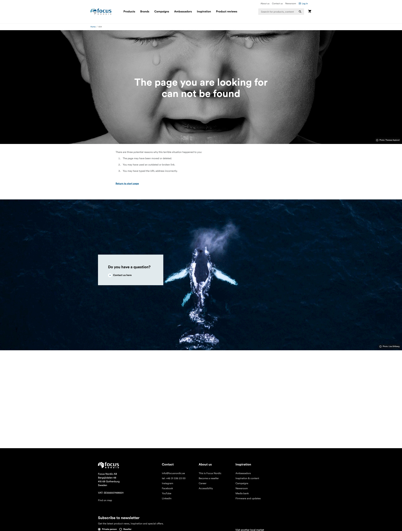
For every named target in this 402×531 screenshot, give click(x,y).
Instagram (167, 483)
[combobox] (281, 11)
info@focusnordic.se (173, 473)
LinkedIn (166, 498)
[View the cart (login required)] (310, 11)
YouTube (166, 493)
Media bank (242, 493)
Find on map (105, 500)
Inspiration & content (247, 478)
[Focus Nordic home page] (100, 11)
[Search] (300, 11)
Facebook (167, 488)
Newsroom (290, 3)
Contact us (277, 3)
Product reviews (226, 11)
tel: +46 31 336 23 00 (174, 478)
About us (265, 3)
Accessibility (206, 488)
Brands (144, 11)
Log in (305, 3)
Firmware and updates (248, 498)
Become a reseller (209, 478)
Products (129, 11)
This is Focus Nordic (210, 473)
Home (93, 27)
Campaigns (161, 11)
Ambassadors (183, 11)
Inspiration (204, 11)
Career (202, 483)
